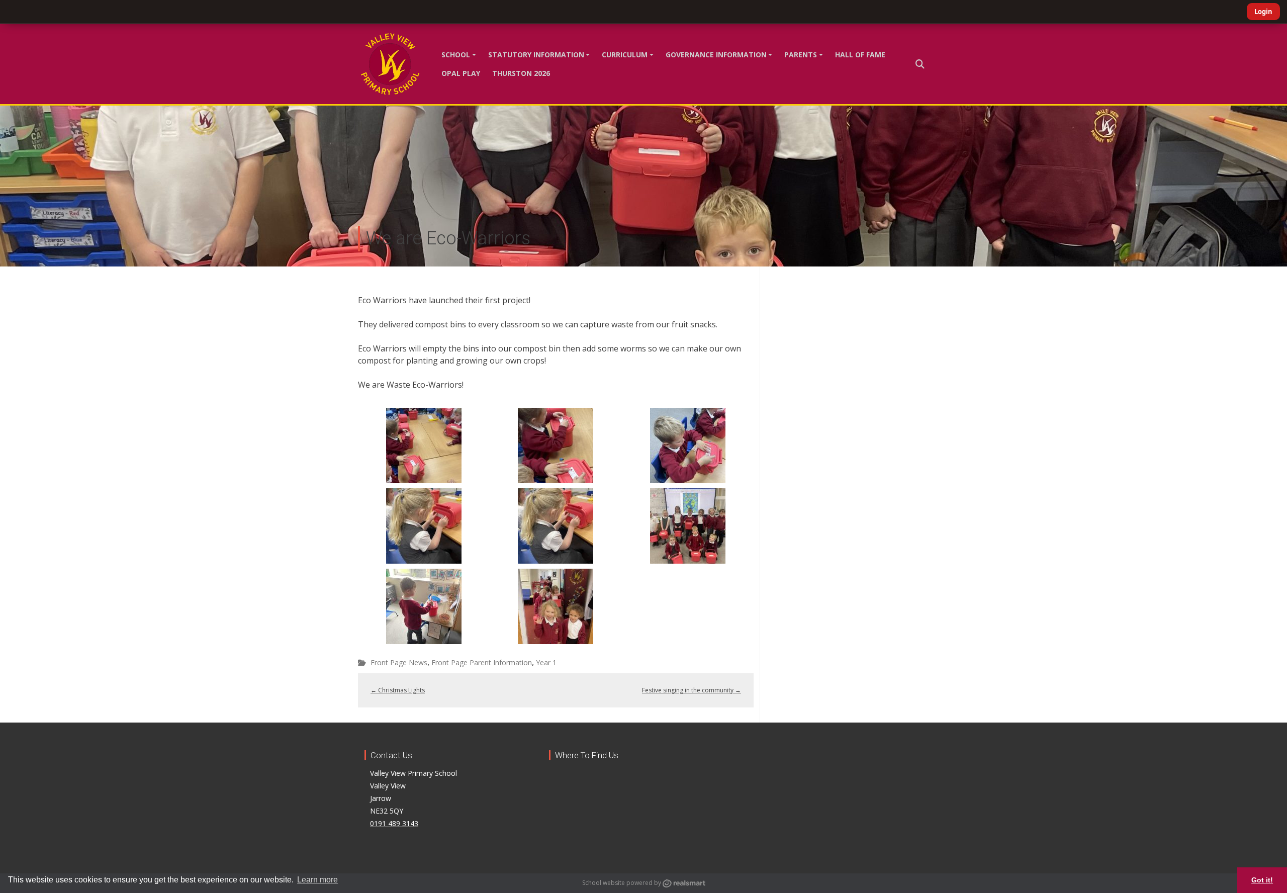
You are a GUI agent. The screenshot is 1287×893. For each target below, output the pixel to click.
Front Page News (399, 662)
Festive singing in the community (691, 690)
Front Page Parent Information (481, 662)
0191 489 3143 (394, 823)
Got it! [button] (1262, 880)
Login (1263, 11)
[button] (920, 64)
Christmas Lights (398, 690)
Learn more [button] (317, 879)
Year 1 (546, 662)
